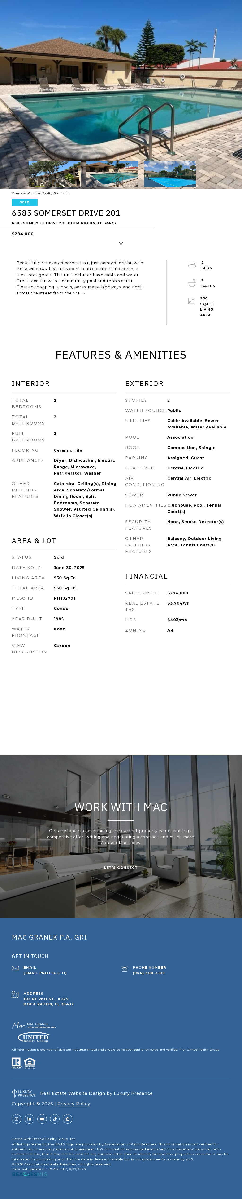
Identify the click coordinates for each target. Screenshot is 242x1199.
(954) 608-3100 (149, 973)
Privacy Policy (73, 1103)
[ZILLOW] (67, 1119)
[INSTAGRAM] (16, 1119)
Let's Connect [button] (121, 867)
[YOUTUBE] (42, 1119)
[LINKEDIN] (29, 1119)
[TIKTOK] (55, 1119)
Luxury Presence (133, 1093)
